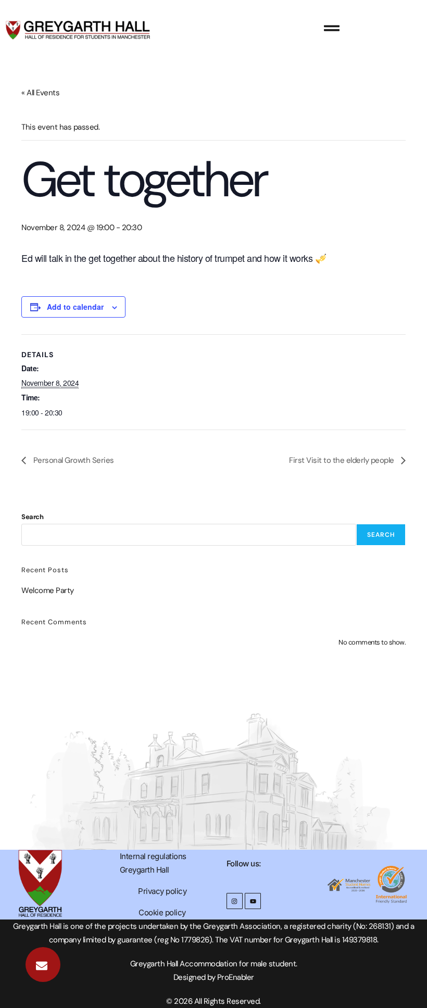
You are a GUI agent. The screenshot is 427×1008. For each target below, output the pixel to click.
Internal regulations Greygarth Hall (153, 863)
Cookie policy (162, 912)
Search (32, 516)
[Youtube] (253, 901)
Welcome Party (47, 590)
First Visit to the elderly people (342, 460)
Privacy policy (162, 891)
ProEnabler (235, 977)
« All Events (40, 92)
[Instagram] (235, 901)
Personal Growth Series (72, 460)
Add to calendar (75, 306)
